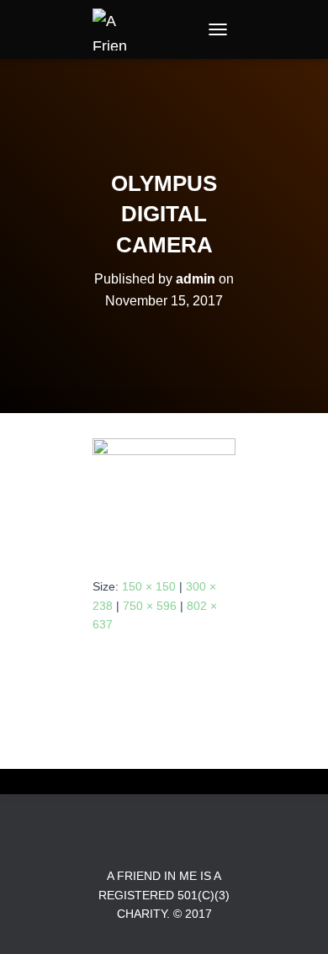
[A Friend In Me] (118, 29)
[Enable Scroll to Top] (294, 920)
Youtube (194, 838)
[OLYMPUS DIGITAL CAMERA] (164, 494)
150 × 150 (149, 586)
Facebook (133, 838)
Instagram (164, 838)
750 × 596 (150, 605)
